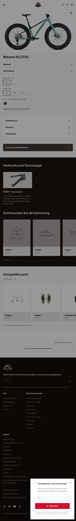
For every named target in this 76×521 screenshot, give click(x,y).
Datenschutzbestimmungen (55, 513)
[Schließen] (70, 483)
